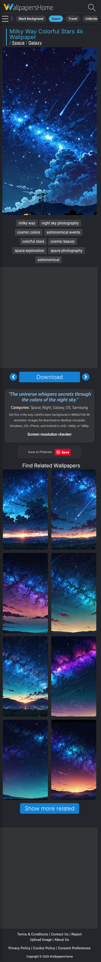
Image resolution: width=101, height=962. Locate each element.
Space (56, 18)
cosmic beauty (62, 241)
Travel (73, 18)
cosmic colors (28, 232)
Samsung (80, 407)
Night (46, 407)
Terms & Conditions (32, 934)
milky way (27, 223)
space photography (66, 250)
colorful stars (33, 241)
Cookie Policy (44, 948)
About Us (61, 940)
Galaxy (35, 42)
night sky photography (60, 223)
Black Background (31, 18)
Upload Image (41, 940)
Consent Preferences (74, 948)
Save (65, 452)
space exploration (29, 250)
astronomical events (63, 232)
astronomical (48, 260)
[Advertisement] (50, 317)
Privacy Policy (19, 948)
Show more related (49, 808)
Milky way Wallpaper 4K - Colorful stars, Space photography (28, 8)
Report (76, 934)
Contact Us (60, 934)
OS (68, 407)
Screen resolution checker (49, 434)
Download (49, 377)
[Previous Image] (13, 377)
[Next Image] (85, 377)
